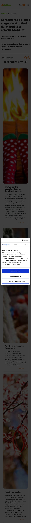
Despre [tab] (26, 244)
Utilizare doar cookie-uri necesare (15, 281)
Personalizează (14, 276)
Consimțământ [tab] (6, 244)
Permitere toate (15, 271)
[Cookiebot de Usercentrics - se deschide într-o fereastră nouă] (22, 240)
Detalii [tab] (16, 244)
